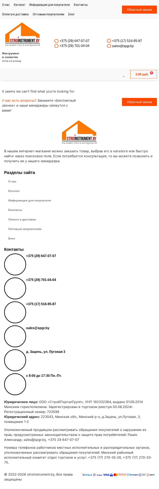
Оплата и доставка (15, 14)
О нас (6, 4)
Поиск (68, 74)
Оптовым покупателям (48, 14)
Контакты (81, 4)
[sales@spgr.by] (109, 46)
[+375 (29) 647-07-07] (56, 41)
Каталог (19, 4)
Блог (71, 14)
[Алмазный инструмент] (22, 35)
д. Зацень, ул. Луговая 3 (45, 351)
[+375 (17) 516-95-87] (109, 41)
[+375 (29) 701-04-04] (56, 46)
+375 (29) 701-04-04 (74, 46)
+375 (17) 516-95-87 (127, 41)
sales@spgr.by (123, 46)
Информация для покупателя (49, 4)
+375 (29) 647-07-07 (74, 41)
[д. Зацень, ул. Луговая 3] (15, 360)
